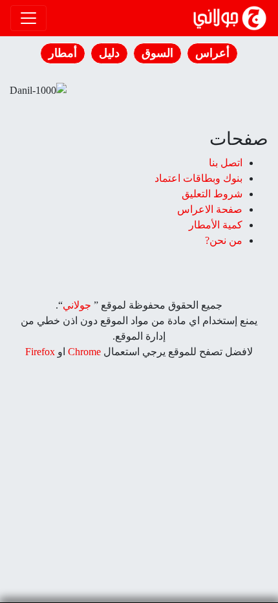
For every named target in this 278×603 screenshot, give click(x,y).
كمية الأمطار (215, 224)
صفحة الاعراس (209, 209)
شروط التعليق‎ (212, 193)
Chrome (83, 351)
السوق (157, 53)
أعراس (212, 53)
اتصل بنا (225, 162)
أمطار (62, 53)
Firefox (40, 351)
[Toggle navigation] (28, 18)
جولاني (77, 305)
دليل (109, 53)
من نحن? (223, 240)
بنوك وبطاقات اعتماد (198, 178)
